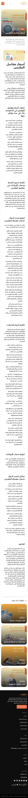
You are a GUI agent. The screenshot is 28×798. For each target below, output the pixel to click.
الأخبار (25, 764)
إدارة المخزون (24, 745)
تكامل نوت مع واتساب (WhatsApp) (19, 748)
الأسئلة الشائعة (23, 725)
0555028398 (24, 777)
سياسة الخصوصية (23, 719)
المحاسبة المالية (23, 738)
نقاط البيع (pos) (23, 742)
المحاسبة (22, 29)
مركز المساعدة (24, 729)
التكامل (25, 761)
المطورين (25, 758)
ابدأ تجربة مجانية (21, 707)
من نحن (25, 716)
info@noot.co (23, 774)
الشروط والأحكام (23, 722)
